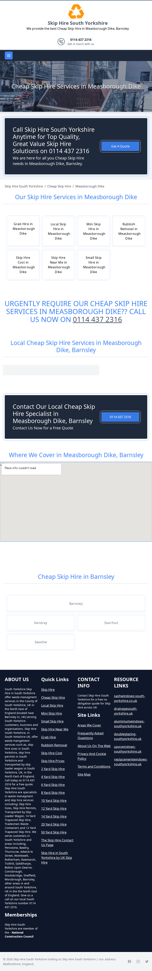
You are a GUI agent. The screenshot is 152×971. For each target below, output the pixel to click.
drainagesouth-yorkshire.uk (125, 711)
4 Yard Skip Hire (53, 777)
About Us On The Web (94, 746)
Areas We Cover (89, 725)
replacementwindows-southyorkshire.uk (130, 761)
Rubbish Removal (54, 745)
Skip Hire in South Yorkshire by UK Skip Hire (56, 858)
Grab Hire (48, 737)
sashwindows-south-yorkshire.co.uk (129, 698)
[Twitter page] (147, 961)
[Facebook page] (129, 961)
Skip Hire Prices (53, 761)
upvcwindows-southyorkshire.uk (128, 749)
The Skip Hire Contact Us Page (57, 842)
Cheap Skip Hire (53, 697)
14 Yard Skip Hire (53, 816)
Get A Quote (120, 146)
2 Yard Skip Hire (53, 769)
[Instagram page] (138, 961)
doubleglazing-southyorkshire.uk (128, 736)
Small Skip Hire (52, 721)
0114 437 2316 (97, 319)
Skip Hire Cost (51, 753)
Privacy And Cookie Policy (92, 756)
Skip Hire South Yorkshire (78, 23)
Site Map (84, 774)
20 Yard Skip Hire (53, 824)
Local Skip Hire (52, 705)
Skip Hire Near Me (54, 729)
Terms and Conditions (94, 766)
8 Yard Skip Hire (53, 792)
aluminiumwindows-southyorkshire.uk (129, 723)
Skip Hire (48, 689)
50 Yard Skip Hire (53, 832)
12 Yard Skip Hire (53, 808)
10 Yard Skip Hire (53, 800)
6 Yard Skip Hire (53, 785)
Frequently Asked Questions (91, 735)
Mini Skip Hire (51, 713)
